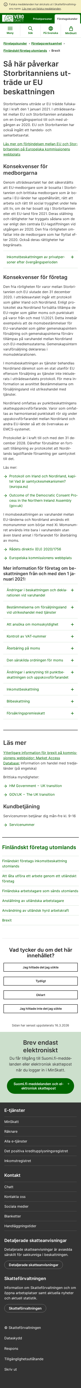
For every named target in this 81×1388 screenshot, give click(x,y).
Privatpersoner (42, 18)
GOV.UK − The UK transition (32, 794)
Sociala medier (16, 1206)
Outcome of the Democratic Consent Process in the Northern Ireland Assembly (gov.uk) (43, 500)
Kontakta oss (14, 1196)
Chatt (8, 1187)
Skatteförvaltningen (25, 1308)
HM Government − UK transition (35, 786)
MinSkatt (11, 1121)
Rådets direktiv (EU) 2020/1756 (35, 549)
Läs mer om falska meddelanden (41, 8)
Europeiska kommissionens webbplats (40, 558)
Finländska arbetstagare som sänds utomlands (40, 891)
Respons (11, 1348)
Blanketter (12, 1216)
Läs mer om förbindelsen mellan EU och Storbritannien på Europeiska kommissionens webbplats (40, 149)
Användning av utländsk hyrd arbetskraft (35, 910)
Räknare (10, 1131)
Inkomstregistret (17, 1161)
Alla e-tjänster (15, 1141)
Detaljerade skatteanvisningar (33, 1265)
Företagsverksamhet (46, 43)
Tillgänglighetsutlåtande (23, 1359)
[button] (40, 967)
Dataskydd (13, 1338)
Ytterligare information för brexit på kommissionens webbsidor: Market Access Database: (40, 757)
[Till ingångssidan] (13, 18)
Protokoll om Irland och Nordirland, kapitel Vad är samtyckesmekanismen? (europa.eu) (42, 481)
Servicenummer (22, 824)
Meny (10, 33)
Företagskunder (67, 18)
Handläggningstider (20, 1226)
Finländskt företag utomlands (25, 50)
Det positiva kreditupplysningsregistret (36, 1151)
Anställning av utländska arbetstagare (33, 900)
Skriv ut (10, 1369)
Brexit (7, 920)
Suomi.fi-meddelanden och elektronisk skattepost (39, 1086)
